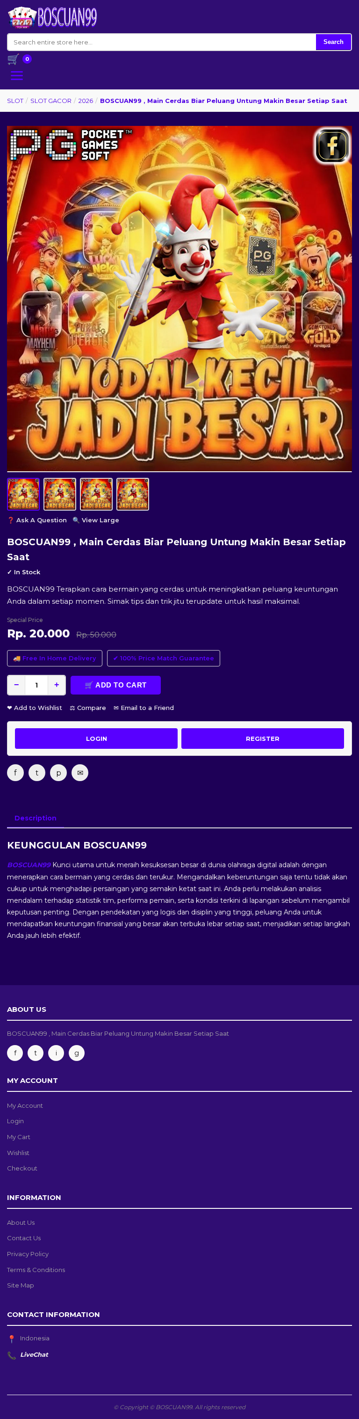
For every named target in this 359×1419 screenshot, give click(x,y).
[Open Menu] (17, 75)
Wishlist (18, 1152)
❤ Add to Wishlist (34, 707)
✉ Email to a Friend (144, 707)
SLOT (15, 100)
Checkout (22, 1168)
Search (333, 41)
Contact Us (24, 1238)
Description (35, 818)
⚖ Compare (88, 707)
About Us (21, 1222)
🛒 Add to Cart (116, 685)
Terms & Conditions (36, 1269)
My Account (25, 1105)
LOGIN (96, 738)
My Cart (18, 1137)
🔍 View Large (95, 520)
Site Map (20, 1285)
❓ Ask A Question (37, 520)
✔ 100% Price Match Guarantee (163, 658)
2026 (86, 100)
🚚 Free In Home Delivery (54, 658)
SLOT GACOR (51, 100)
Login (15, 1121)
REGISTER (263, 738)
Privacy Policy (28, 1254)
